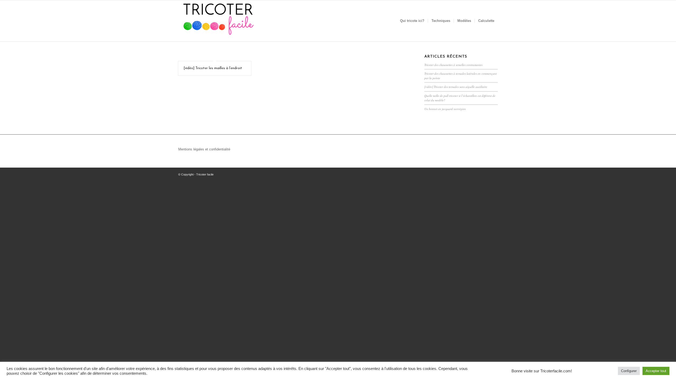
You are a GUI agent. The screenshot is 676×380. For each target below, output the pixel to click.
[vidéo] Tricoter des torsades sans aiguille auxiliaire (455, 87)
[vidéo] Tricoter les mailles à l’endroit (213, 68)
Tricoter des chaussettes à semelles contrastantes (453, 65)
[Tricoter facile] (217, 20)
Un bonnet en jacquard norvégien (445, 109)
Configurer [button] (629, 371)
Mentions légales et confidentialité (204, 149)
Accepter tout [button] (656, 371)
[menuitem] (412, 20)
